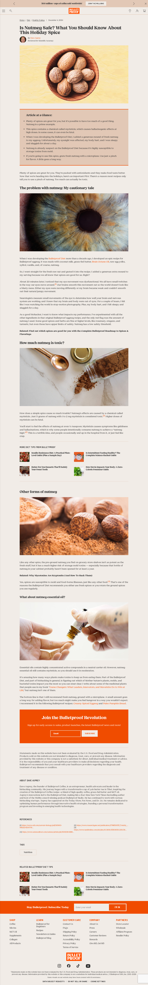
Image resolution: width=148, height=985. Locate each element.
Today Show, (75, 800)
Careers (93, 932)
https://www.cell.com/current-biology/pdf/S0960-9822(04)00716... (41, 826)
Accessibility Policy (71, 939)
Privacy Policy (69, 943)
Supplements (15, 935)
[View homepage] (74, 10)
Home (22, 20)
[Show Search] (10, 10)
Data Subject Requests (53, 981)
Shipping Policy (70, 932)
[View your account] (137, 10)
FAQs (65, 928)
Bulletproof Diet (57, 258)
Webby (38, 798)
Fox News (86, 800)
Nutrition (28, 852)
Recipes (39, 930)
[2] (104, 416)
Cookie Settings (98, 981)
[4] (109, 581)
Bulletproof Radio (75, 798)
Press (92, 928)
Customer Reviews (97, 935)
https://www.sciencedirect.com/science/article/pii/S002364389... (48, 832)
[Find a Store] (130, 10)
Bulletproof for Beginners (43, 925)
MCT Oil (13, 932)
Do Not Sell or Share (77, 981)
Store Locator (122, 924)
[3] (26, 432)
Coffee (12, 924)
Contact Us (68, 924)
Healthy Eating (38, 20)
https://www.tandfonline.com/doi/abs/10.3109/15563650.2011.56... (100, 830)
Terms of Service (70, 947)
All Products (15, 943)
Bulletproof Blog (43, 938)
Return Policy (69, 935)
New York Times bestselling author (108, 795)
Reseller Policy (122, 935)
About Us (93, 924)
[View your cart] (144, 10)
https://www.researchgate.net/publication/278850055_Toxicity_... (102, 825)
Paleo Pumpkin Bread (114, 703)
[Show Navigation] (3, 10)
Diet (28, 20)
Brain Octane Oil (100, 261)
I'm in (117, 907)
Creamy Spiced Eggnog (85, 703)
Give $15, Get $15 (96, 943)
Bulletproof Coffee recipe (47, 792)
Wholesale (120, 928)
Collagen (13, 939)
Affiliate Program (124, 932)
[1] (56, 284)
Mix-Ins (13, 928)
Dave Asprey (35, 38)
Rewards (93, 939)
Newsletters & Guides (46, 934)
